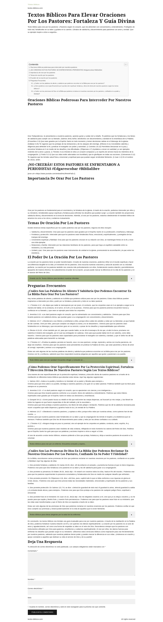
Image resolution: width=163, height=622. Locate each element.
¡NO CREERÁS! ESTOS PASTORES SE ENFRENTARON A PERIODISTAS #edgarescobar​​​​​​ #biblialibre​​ (66, 70)
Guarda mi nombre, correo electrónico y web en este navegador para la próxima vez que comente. (67, 607)
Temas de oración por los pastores (42, 75)
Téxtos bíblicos (33, 4)
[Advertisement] (81, 48)
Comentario (33, 551)
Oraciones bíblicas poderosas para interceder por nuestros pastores (53, 67)
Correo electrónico (35, 588)
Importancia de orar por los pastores (42, 72)
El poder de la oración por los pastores (43, 78)
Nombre (31, 579)
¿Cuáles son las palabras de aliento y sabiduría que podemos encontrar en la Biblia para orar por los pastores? (69, 83)
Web (29, 598)
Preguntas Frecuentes (38, 80)
